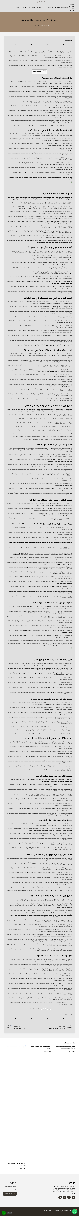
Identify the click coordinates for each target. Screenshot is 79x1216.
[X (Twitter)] (48, 44)
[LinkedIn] (15, 44)
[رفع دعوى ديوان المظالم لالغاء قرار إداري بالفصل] (15, 1103)
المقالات (17, 7)
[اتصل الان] (4, 1213)
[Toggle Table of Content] (44, 71)
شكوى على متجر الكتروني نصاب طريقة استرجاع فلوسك (65, 1047)
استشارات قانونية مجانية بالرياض (32, 7)
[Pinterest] (31, 44)
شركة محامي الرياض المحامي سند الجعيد (56, 7)
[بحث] (5, 7)
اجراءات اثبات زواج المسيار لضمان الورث (41, 1047)
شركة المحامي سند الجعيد (71, 7)
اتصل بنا (41, 2)
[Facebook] (64, 44)
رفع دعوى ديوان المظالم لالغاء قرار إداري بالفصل (15, 1164)
